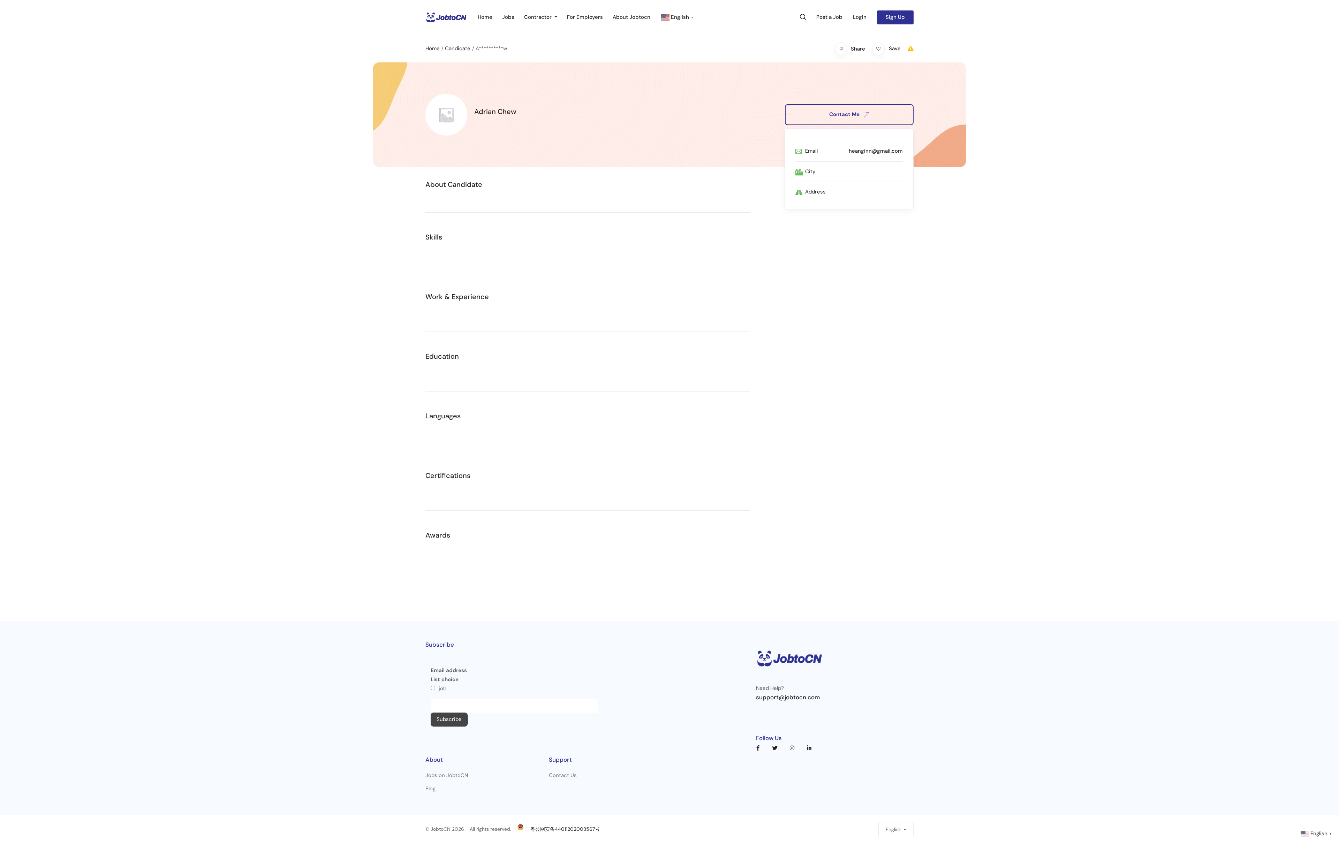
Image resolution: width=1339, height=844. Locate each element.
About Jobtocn (631, 17)
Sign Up (895, 17)
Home (485, 17)
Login (860, 17)
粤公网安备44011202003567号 (565, 829)
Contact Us (563, 775)
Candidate (457, 48)
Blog (430, 788)
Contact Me (845, 114)
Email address (449, 670)
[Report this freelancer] (911, 48)
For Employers (585, 17)
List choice (445, 679)
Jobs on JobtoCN (446, 775)
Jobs (508, 17)
